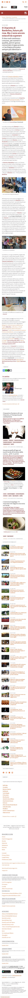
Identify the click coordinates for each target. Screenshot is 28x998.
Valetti (18, 361)
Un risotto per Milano (7, 933)
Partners (4, 847)
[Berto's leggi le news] (14, 7)
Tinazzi (10, 330)
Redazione (5, 845)
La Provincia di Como (12, 395)
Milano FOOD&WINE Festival (9, 914)
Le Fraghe (4, 340)
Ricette (4, 841)
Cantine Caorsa (11, 325)
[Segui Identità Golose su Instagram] (5, 2)
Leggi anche (6, 409)
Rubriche (8, 17)
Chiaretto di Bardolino (13, 76)
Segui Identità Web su (8, 768)
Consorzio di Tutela (14, 99)
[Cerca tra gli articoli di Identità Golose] (23, 2)
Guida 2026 (5, 945)
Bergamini (4, 325)
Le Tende (19, 327)
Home (3, 17)
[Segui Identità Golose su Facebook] (2, 2)
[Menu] (2, 13)
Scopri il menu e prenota (8, 906)
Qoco (3, 931)
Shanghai (4, 935)
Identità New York (7, 920)
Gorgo (3, 359)
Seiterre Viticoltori (16, 328)
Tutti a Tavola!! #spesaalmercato (11, 926)
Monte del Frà (19, 359)
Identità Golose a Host (8, 924)
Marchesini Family (6, 328)
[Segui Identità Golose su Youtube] (9, 2)
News (3, 849)
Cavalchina (18, 325)
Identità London (6, 918)
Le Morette (14, 327)
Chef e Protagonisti (7, 839)
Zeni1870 (12, 338)
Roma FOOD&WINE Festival (9, 916)
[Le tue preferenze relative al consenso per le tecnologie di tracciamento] (1, 748)
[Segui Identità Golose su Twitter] (7, 2)
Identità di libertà (6, 929)
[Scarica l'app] (6, 971)
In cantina (14, 17)
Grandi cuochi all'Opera (8, 922)
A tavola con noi (6, 937)
